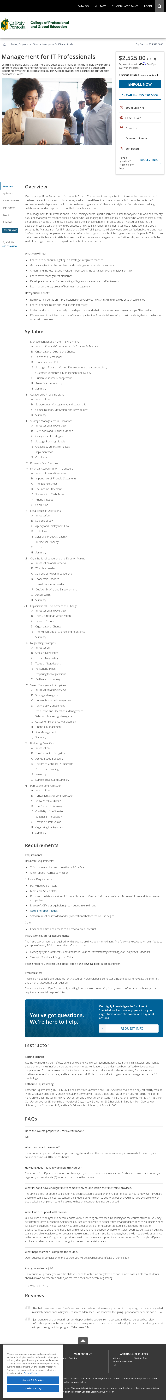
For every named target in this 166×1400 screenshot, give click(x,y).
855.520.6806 (9, 246)
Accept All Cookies (33, 1380)
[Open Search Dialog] (159, 6)
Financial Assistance (122, 1361)
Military (116, 1358)
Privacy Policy (107, 1391)
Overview (8, 186)
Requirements (11, 200)
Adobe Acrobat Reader (43, 910)
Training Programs (19, 44)
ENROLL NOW (140, 84)
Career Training (69, 1358)
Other (35, 44)
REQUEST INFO (149, 160)
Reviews (7, 221)
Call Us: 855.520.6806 (149, 44)
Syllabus (8, 193)
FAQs (6, 214)
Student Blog (140, 1358)
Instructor (9, 207)
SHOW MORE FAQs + (37, 1286)
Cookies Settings (33, 1388)
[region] (33, 1371)
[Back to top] (83, 1353)
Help (115, 1365)
